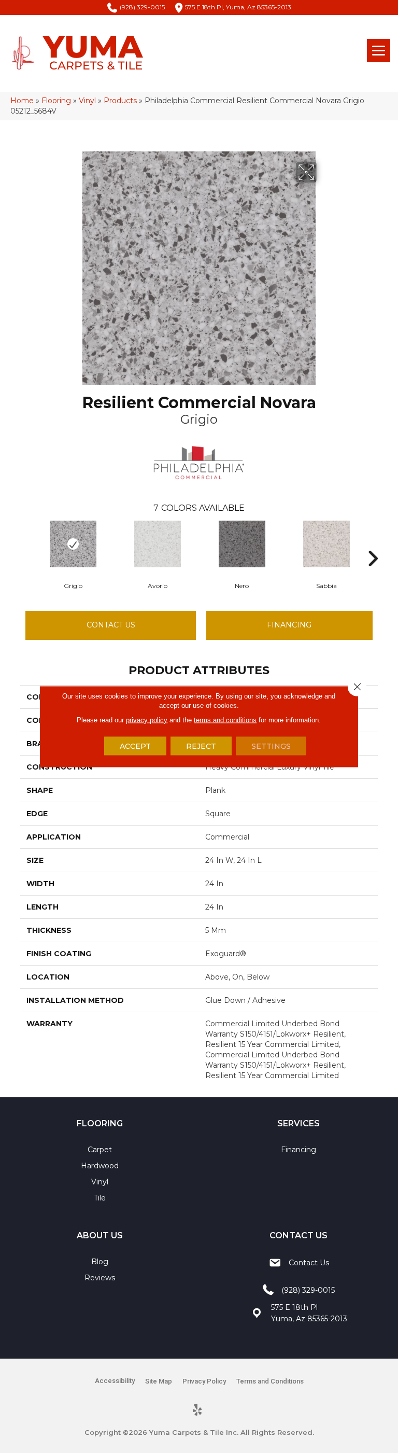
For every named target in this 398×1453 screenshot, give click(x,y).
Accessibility (115, 1381)
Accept (135, 746)
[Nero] (242, 544)
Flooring (56, 100)
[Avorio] (157, 544)
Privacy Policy (204, 1381)
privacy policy (146, 720)
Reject (201, 746)
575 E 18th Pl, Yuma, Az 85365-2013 (238, 7)
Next (372, 543)
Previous (25, 543)
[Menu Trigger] (378, 50)
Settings (271, 746)
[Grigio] (73, 544)
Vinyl (87, 100)
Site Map (158, 1381)
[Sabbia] (326, 544)
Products (120, 100)
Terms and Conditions (270, 1381)
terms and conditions (225, 720)
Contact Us (111, 625)
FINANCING (289, 625)
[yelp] (197, 1410)
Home (22, 100)
